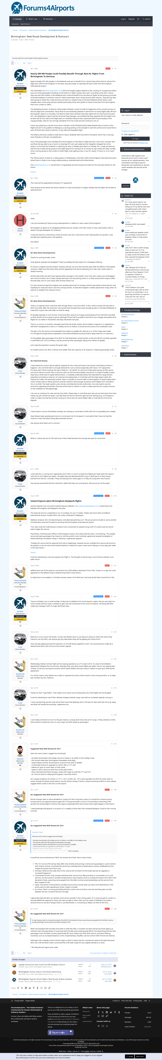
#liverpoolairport (127, 314)
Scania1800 (108, 974)
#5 (115, 296)
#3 (115, 214)
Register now (143, 143)
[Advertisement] (64, 49)
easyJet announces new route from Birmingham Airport (42, 964)
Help (145, 1001)
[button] (39, 19)
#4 (115, 248)
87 (54, 981)
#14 (115, 659)
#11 (115, 565)
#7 (115, 406)
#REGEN (124, 333)
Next (29, 63)
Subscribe (126, 186)
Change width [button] (19, 1001)
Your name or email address (132, 115)
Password (125, 123)
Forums (18, 19)
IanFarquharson (106, 967)
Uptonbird (147, 1027)
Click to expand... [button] (73, 851)
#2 (115, 178)
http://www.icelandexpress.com (87, 506)
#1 (115, 69)
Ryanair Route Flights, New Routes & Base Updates (51, 979)
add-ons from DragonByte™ (75, 1045)
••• (149, 218)
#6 (115, 356)
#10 (115, 496)
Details (110, 1045)
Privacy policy (137, 1001)
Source (33, 172)
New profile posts (86, 1016)
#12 (115, 596)
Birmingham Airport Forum (43, 967)
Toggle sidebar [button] (30, 1001)
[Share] (112, 68)
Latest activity (87, 1021)
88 (57, 981)
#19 (115, 821)
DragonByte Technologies (100, 1045)
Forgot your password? (130, 131)
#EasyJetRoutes (127, 339)
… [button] (20, 63)
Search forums (25, 24)
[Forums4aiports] (136, 182)
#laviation (125, 345)
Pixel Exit (84, 1047)
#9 (115, 469)
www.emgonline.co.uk (53, 90)
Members (49, 19)
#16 (115, 715)
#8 (115, 433)
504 (24, 63)
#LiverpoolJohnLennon (130, 321)
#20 (115, 909)
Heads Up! (129, 195)
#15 (115, 688)
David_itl (128, 200)
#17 (115, 744)
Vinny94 (21, 967)
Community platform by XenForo (81, 1044)
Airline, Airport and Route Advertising (45, 972)
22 (55, 974)
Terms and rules (126, 1001)
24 (61, 974)
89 (60, 981)
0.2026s (86, 1051)
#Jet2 (123, 327)
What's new (33, 19)
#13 (115, 632)
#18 (115, 790)
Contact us (116, 1001)
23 (58, 974)
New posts (15, 24)
